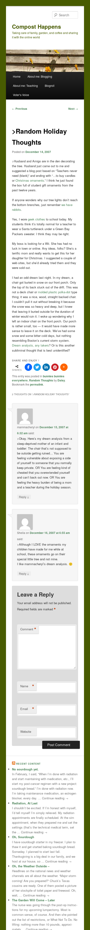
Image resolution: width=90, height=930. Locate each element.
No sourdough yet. (25, 769)
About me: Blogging (39, 76)
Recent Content (28, 763)
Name (27, 686)
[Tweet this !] (37, 367)
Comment (28, 629)
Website (25, 731)
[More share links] (64, 367)
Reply (24, 497)
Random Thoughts (41, 380)
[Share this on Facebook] (28, 367)
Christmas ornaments (29, 180)
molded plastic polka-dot (54, 292)
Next (73, 109)
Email (27, 709)
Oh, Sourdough (23, 837)
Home (17, 76)
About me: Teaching (25, 85)
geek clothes (37, 219)
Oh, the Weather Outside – (30, 866)
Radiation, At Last (24, 803)
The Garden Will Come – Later (33, 900)
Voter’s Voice (21, 95)
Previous (19, 109)
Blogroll (49, 85)
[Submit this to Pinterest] (55, 367)
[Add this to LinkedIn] (46, 367)
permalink (36, 384)
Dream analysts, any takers (30, 345)
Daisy (61, 380)
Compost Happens (36, 26)
